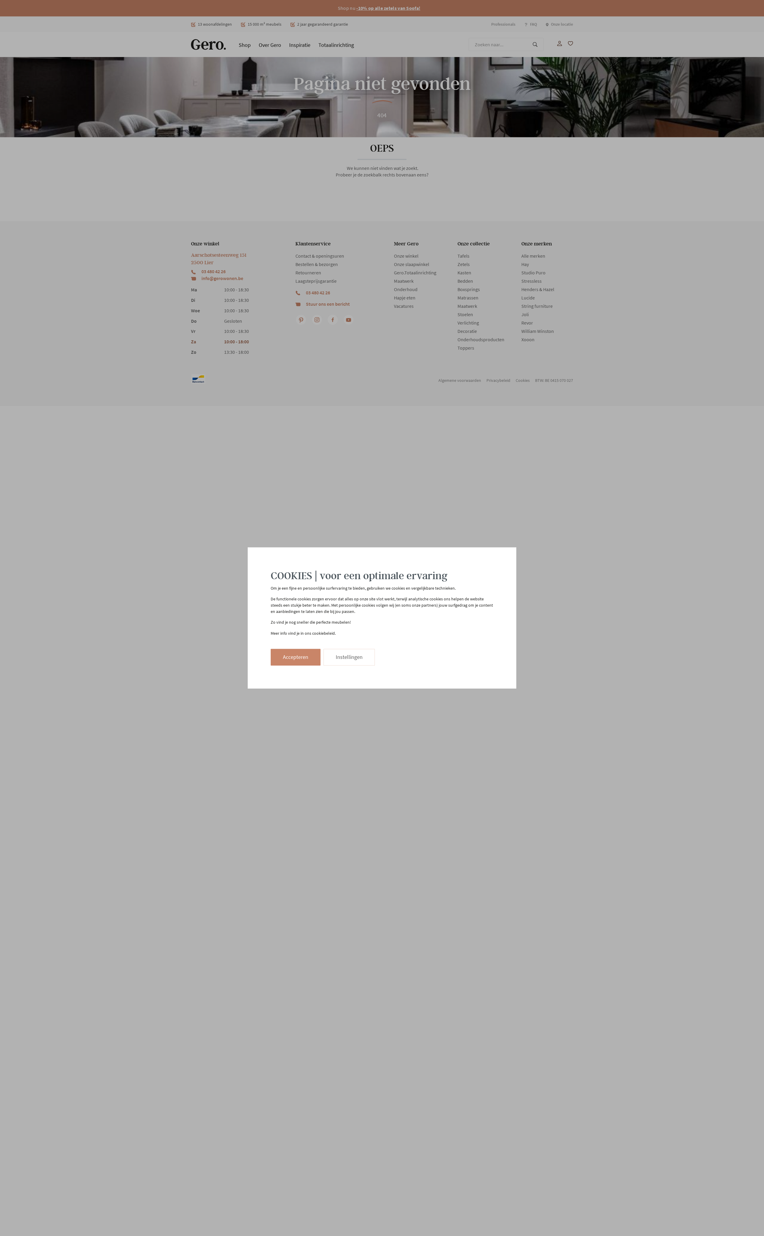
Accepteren (295, 657)
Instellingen (349, 657)
